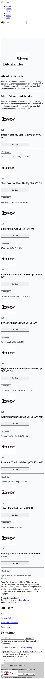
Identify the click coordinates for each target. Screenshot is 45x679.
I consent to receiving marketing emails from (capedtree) (18, 677)
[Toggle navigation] (8, 2)
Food (8, 13)
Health (8, 6)
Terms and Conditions (9, 623)
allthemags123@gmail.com (18, 600)
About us (4, 613)
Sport (8, 18)
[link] (4, 2)
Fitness (9, 9)
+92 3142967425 (14, 602)
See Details (6, 152)
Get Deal (15, 144)
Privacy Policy (6, 618)
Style (8, 11)
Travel (8, 15)
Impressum (5, 627)
